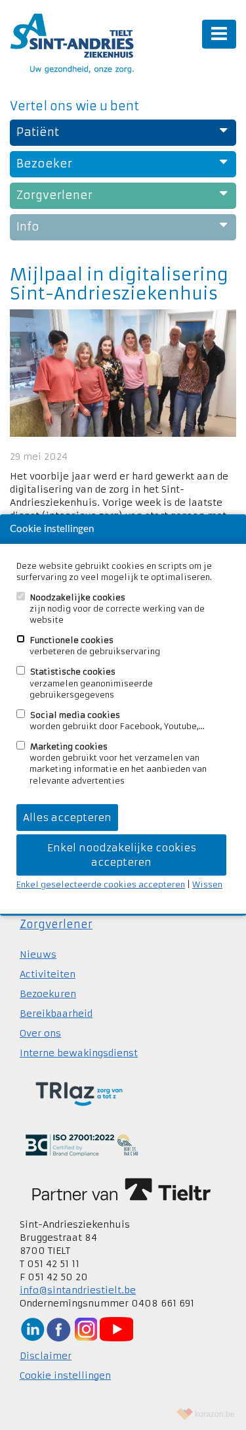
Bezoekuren (48, 994)
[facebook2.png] (58, 1329)
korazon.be (215, 1414)
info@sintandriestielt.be (78, 1290)
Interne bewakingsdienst (79, 1053)
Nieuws (38, 954)
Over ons (40, 1033)
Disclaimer (46, 1356)
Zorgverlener (56, 924)
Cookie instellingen (65, 1375)
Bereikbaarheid (56, 1013)
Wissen (207, 884)
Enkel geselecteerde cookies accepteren (100, 884)
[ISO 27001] (82, 1145)
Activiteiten (47, 974)
